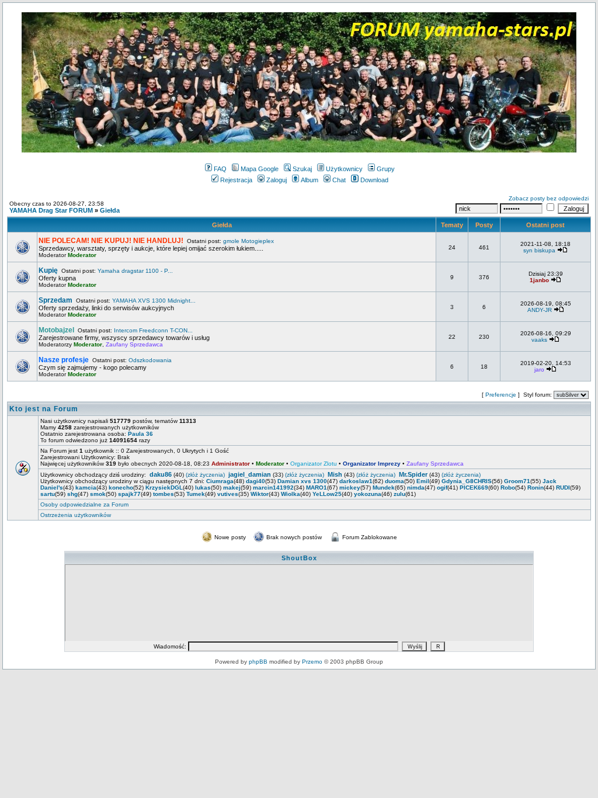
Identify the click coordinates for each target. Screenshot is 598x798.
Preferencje (500, 394)
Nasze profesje (64, 360)
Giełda (110, 210)
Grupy (386, 168)
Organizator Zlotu (313, 463)
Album (309, 179)
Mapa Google (260, 168)
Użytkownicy (344, 168)
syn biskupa (539, 250)
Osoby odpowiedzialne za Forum (84, 504)
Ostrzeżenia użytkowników (75, 515)
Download (374, 179)
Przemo (312, 661)
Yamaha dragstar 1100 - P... (135, 271)
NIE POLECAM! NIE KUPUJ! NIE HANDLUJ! (111, 241)
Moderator (82, 255)
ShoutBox (299, 557)
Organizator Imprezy (372, 463)
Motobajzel (56, 330)
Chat (339, 179)
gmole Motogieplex (248, 241)
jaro (539, 369)
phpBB (258, 661)
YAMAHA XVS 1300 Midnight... (154, 300)
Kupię (48, 270)
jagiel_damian (249, 474)
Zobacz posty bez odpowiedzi (549, 198)
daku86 (161, 474)
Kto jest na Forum (43, 409)
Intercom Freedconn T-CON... (153, 330)
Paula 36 (140, 434)
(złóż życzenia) (205, 474)
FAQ (220, 168)
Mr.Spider (413, 474)
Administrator (230, 463)
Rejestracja (236, 179)
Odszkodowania (150, 360)
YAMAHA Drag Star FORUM (51, 210)
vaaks (539, 339)
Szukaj (302, 168)
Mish (335, 474)
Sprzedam (55, 300)
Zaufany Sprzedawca (134, 344)
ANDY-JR (539, 310)
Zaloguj (276, 179)
